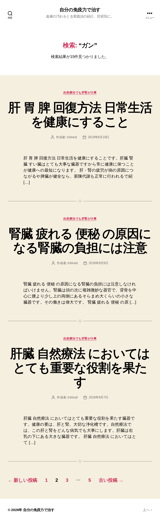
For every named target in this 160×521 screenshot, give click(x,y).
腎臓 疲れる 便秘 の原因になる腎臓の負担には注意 (80, 241)
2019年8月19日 (98, 137)
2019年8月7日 (98, 397)
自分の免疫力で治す (80, 9)
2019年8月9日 (98, 263)
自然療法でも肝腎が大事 (80, 92)
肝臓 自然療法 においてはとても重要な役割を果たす (80, 367)
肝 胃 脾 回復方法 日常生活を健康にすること (80, 115)
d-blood (72, 137)
